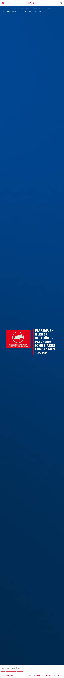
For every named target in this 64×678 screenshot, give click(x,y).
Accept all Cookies (35, 675)
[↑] (15, 351)
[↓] (21, 351)
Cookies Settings (8, 675)
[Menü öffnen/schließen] (61, 3)
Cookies (3, 671)
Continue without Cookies (52, 675)
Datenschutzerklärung (11, 671)
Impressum (20, 671)
